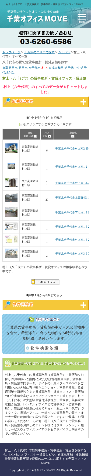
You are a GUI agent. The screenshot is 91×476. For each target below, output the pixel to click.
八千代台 (34, 68)
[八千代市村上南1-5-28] (11, 229)
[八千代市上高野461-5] (11, 201)
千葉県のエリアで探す (39, 52)
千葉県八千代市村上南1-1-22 (73, 183)
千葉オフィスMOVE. (45, 470)
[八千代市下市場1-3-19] (11, 216)
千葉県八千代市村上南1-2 (71, 166)
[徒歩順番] (49, 136)
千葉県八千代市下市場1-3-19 (73, 212)
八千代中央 (72, 68)
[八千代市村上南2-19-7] (11, 153)
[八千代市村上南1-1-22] (11, 186)
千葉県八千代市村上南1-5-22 (73, 239)
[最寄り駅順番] (35, 136)
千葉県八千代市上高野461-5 (72, 197)
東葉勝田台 (10, 68)
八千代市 (64, 52)
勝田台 (23, 68)
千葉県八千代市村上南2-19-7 (73, 148)
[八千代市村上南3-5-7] (11, 257)
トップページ (11, 52)
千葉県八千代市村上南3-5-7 (72, 253)
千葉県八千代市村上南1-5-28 (73, 226)
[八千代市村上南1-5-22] (11, 242)
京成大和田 (56, 68)
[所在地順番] (72, 136)
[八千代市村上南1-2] (11, 171)
